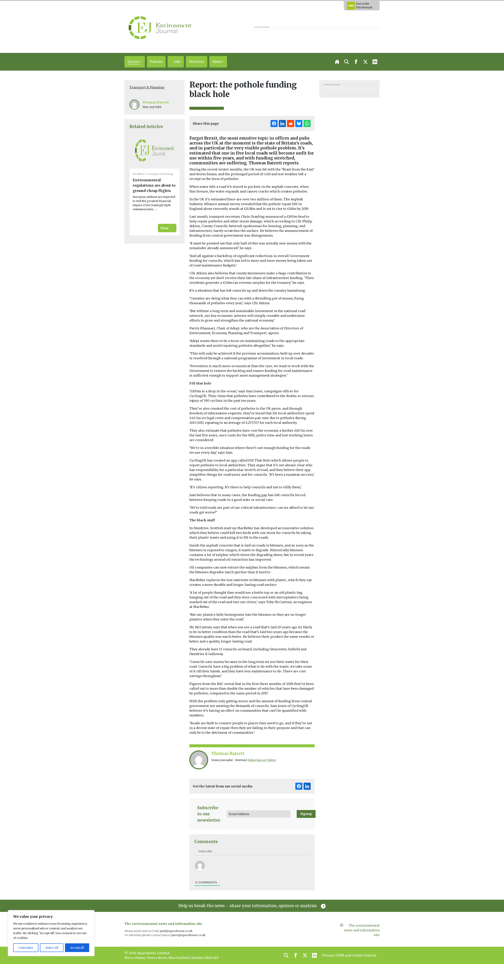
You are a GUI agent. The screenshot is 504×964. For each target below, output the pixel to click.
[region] (51, 933)
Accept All (77, 947)
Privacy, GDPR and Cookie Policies (349, 955)
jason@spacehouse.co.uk (188, 935)
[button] (134, 61)
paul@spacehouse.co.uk (176, 931)
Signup (306, 814)
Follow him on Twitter (262, 760)
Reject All (51, 947)
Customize (26, 947)
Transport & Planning (146, 87)
